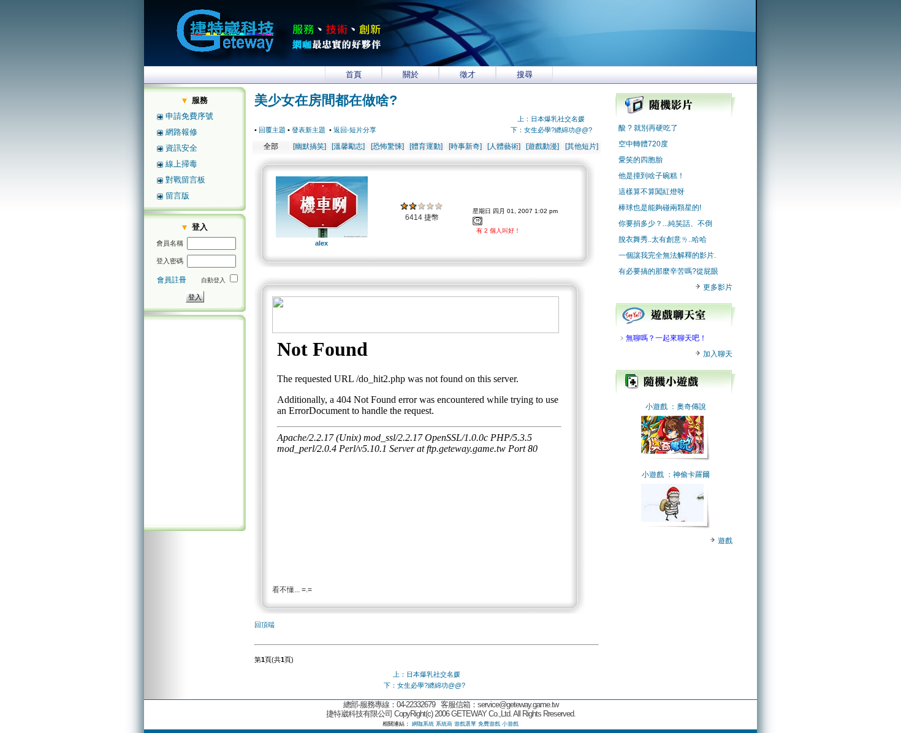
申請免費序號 (189, 116)
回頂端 (264, 624)
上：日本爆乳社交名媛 (551, 118)
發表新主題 (308, 129)
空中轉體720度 (643, 144)
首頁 (354, 74)
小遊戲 (656, 406)
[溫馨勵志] (348, 146)
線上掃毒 (181, 163)
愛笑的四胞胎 (640, 160)
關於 (411, 74)
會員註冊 (171, 280)
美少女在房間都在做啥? (325, 100)
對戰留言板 (185, 179)
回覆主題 (272, 129)
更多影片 (716, 287)
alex (321, 243)
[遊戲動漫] (542, 146)
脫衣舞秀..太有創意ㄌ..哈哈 (662, 239)
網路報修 (181, 132)
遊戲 (724, 540)
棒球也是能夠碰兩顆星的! (659, 207)
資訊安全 (181, 147)
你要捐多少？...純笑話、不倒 (665, 223)
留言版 (177, 195)
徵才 (468, 74)
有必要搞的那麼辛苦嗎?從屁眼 (668, 271)
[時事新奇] (465, 146)
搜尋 (525, 74)
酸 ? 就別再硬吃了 (648, 128)
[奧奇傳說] (672, 451)
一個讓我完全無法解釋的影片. (667, 255)
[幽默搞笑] (309, 146)
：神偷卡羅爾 (688, 474)
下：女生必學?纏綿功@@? (551, 129)
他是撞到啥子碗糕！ (651, 175)
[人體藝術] (503, 146)
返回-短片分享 (354, 129)
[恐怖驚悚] (387, 146)
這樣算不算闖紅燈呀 (651, 191)
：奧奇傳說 (687, 406)
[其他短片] (581, 146)
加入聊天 (716, 354)
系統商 (444, 724)
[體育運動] (426, 146)
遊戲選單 (465, 724)
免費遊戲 (489, 724)
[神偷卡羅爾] (672, 519)
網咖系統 (423, 724)
